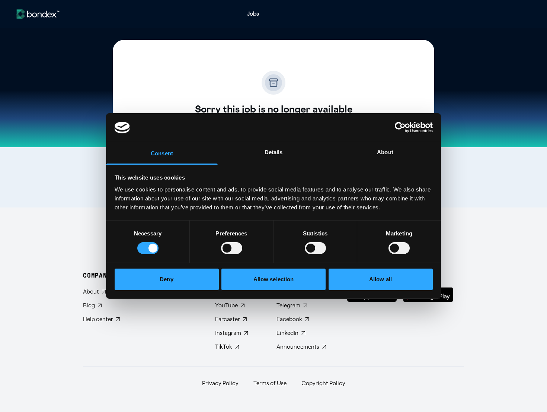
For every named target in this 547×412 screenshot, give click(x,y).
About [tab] (385, 152)
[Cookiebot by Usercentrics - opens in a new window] (400, 127)
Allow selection (273, 279)
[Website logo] (38, 13)
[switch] (231, 248)
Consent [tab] (162, 153)
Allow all (380, 279)
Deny (166, 279)
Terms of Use (270, 383)
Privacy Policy (220, 383)
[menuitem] (253, 14)
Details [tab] (274, 152)
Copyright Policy (323, 383)
